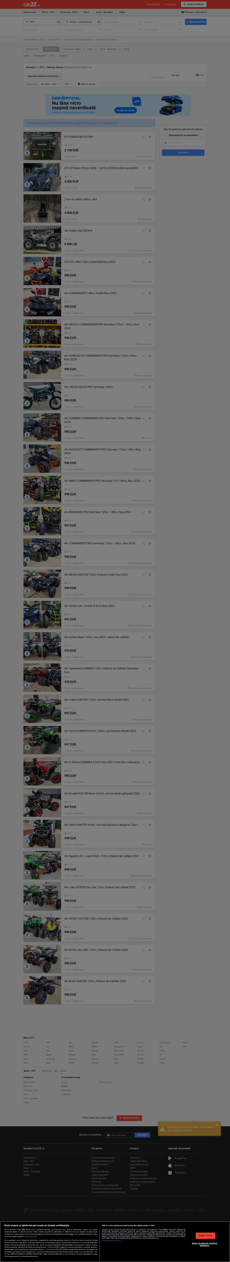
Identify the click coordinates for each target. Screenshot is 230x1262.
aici (44, 1249)
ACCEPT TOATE (205, 1235)
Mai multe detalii (31, 1236)
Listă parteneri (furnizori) (111, 1240)
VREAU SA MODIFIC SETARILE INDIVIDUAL (204, 1244)
